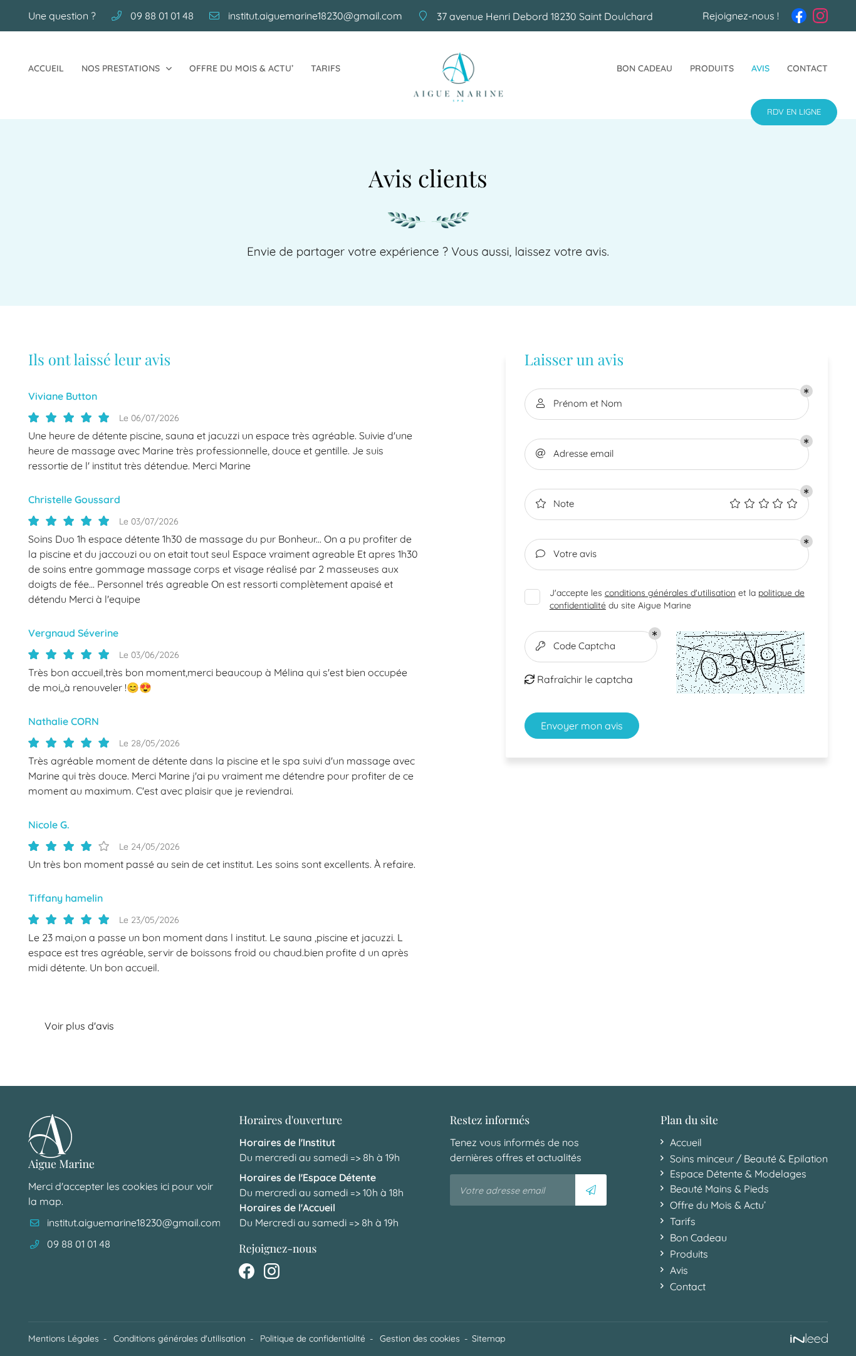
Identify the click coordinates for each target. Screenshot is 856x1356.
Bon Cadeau (644, 68)
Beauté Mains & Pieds (719, 1188)
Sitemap (488, 1338)
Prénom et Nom (579, 403)
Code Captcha (575, 646)
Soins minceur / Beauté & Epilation (749, 1158)
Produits (712, 68)
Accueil (46, 68)
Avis (760, 68)
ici (164, 1186)
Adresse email (574, 453)
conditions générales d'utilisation (670, 592)
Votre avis (566, 554)
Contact (807, 68)
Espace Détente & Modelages (738, 1173)
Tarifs (325, 68)
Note (554, 503)
